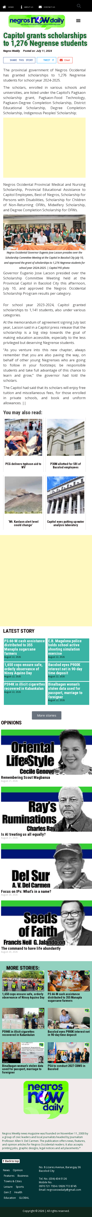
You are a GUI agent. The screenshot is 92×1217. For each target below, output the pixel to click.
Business (23, 1176)
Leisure (8, 1187)
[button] (79, 6)
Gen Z (7, 1192)
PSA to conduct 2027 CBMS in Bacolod (66, 1067)
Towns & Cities (13, 1181)
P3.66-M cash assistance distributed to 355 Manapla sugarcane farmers (24, 647)
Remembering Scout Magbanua (25, 777)
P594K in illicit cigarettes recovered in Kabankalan (24, 686)
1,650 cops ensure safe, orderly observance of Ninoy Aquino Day (23, 668)
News (6, 1170)
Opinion (18, 1170)
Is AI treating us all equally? (23, 834)
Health (18, 1192)
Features (9, 1176)
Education (10, 1198)
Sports (20, 1187)
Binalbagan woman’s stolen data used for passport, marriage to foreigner (65, 690)
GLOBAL (24, 1198)
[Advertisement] (44, 148)
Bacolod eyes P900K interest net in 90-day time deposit (65, 668)
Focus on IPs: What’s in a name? (26, 891)
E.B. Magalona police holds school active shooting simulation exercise (65, 647)
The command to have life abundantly (31, 948)
